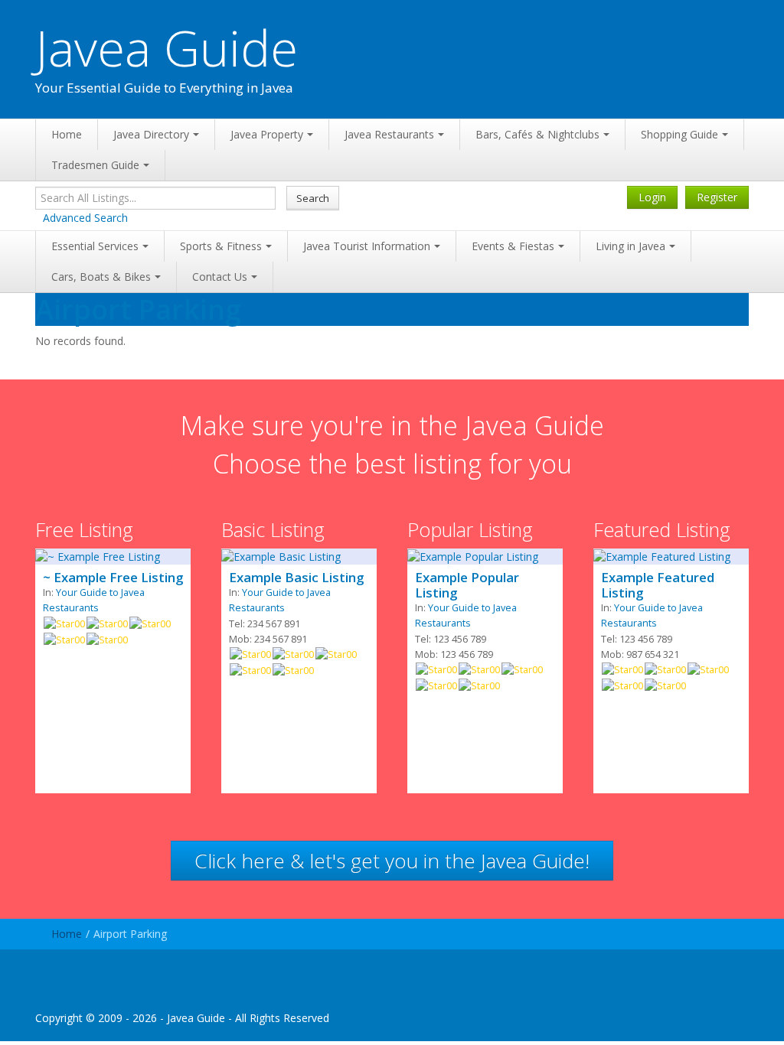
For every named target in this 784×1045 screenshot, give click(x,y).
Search (312, 198)
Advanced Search (85, 217)
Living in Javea (630, 246)
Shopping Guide (679, 134)
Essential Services (95, 246)
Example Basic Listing (296, 577)
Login (652, 197)
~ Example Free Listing (113, 577)
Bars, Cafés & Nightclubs (537, 134)
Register (717, 197)
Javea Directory (151, 134)
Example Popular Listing (467, 585)
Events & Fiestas (513, 246)
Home (66, 134)
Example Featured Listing (657, 585)
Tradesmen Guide (95, 165)
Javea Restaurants (389, 134)
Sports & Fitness (221, 246)
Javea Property (266, 134)
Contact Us (219, 276)
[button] (392, 861)
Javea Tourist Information (366, 246)
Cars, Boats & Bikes (101, 276)
